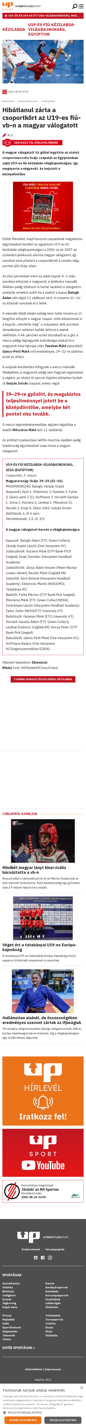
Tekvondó (8, 1335)
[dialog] (43, 1406)
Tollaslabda (52, 1315)
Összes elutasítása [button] (63, 1420)
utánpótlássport (29, 101)
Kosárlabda (52, 1299)
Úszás (49, 1327)
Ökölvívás (51, 1307)
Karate (49, 1283)
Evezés (7, 1299)
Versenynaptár (55, 1249)
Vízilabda (51, 1335)
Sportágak (12, 1275)
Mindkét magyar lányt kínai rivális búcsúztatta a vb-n (34, 870)
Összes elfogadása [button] (22, 1420)
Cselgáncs (9, 1295)
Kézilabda (13, 29)
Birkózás (8, 1291)
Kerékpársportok (56, 1287)
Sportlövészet (11, 1327)
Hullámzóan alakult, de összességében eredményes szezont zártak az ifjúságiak (41, 1020)
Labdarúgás (53, 1303)
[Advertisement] (43, 722)
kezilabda (9, 101)
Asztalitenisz (11, 1283)
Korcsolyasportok (56, 1295)
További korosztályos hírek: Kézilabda (43, 679)
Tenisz (6, 1339)
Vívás (48, 1331)
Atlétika (7, 1287)
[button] (43, 1412)
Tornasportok (54, 1319)
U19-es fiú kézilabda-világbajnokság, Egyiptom (51, 29)
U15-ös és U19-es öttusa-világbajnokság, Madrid (45, 15)
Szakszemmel (31, 1249)
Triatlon (50, 1323)
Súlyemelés (9, 1331)
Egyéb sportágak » (18, 1348)
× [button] (81, 1387)
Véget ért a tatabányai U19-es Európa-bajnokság (39, 947)
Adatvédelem (34, 1369)
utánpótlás (49, 101)
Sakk (5, 1323)
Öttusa (6, 1315)
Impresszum (53, 1369)
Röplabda (8, 1319)
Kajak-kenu (9, 1307)
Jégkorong (9, 1303)
